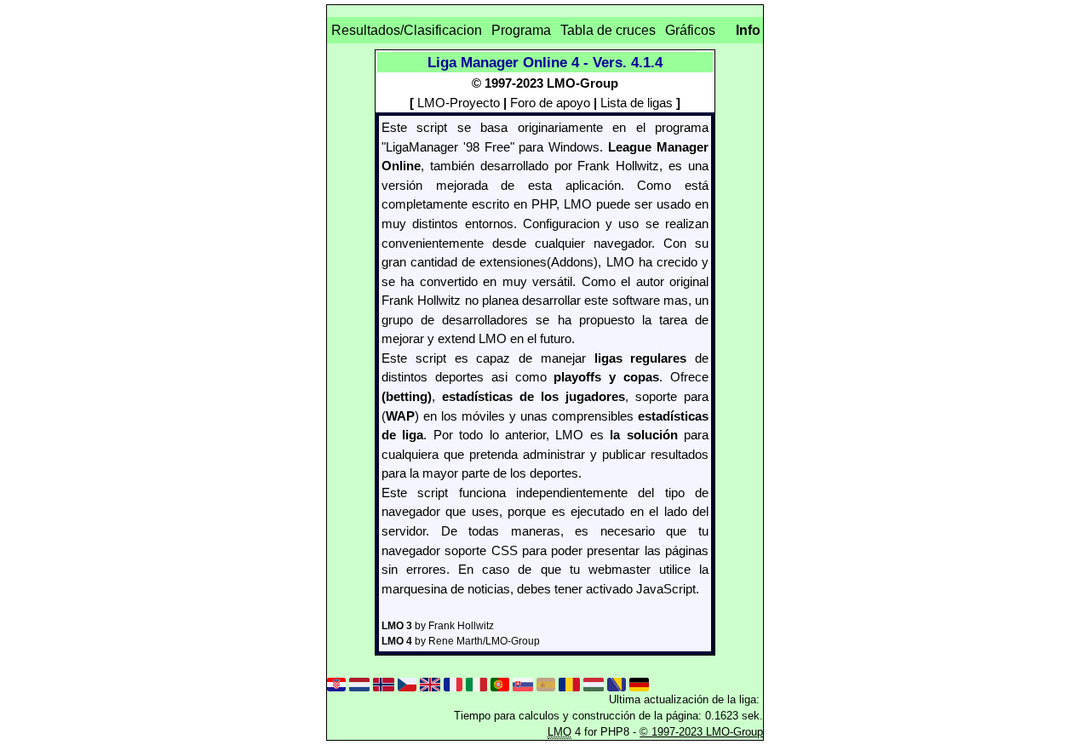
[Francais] (453, 682)
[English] (430, 682)
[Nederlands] (359, 682)
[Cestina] (407, 682)
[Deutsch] (638, 682)
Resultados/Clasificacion (406, 30)
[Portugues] (499, 682)
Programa (521, 30)
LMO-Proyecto (458, 102)
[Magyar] (593, 682)
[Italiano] (476, 682)
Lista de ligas (636, 102)
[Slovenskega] (523, 682)
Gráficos (690, 30)
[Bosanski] (616, 682)
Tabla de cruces (608, 30)
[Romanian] (569, 682)
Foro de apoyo (550, 102)
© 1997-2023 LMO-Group (701, 731)
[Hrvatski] (336, 682)
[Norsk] (383, 682)
